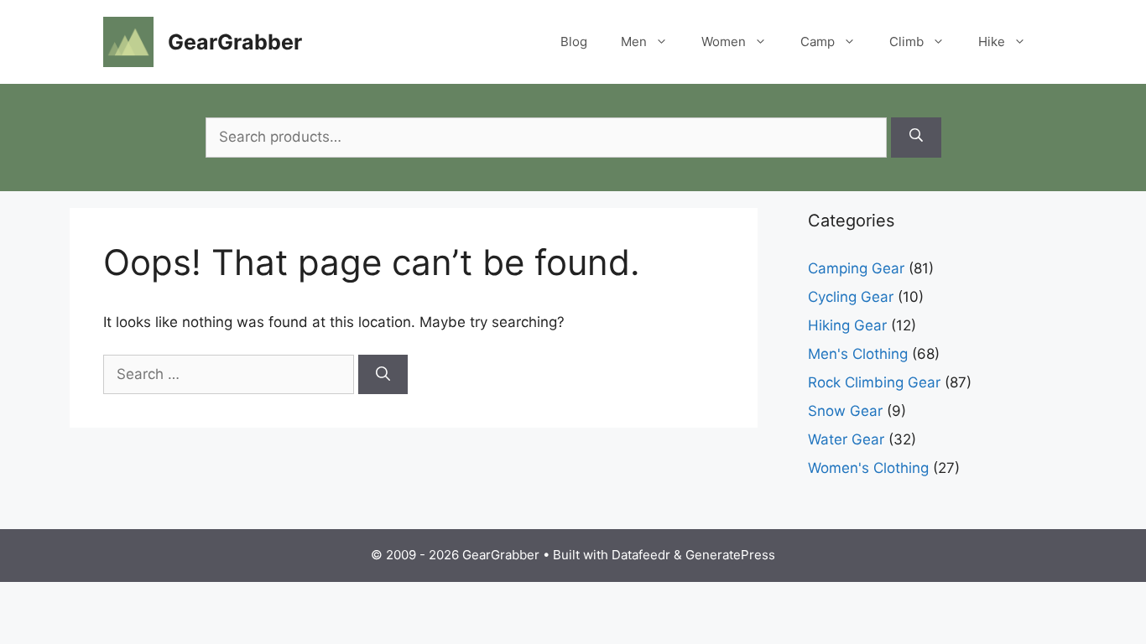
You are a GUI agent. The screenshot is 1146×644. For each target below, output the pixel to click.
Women (723, 41)
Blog (573, 41)
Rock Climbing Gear (874, 382)
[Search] (916, 137)
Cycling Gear (850, 296)
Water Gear (846, 439)
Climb (906, 41)
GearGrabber (235, 42)
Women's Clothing (868, 468)
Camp (817, 41)
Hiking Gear (847, 325)
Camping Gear (856, 268)
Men (634, 41)
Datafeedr (641, 555)
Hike (991, 41)
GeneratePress (730, 555)
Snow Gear (845, 410)
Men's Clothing (858, 353)
